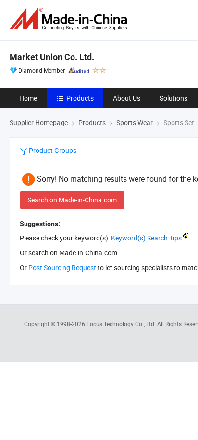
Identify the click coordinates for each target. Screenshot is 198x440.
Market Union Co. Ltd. (52, 57)
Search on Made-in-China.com (72, 199)
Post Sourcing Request (62, 267)
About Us (126, 97)
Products (80, 97)
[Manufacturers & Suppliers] (70, 19)
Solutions (173, 97)
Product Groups (51, 150)
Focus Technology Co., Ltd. (122, 323)
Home (28, 97)
